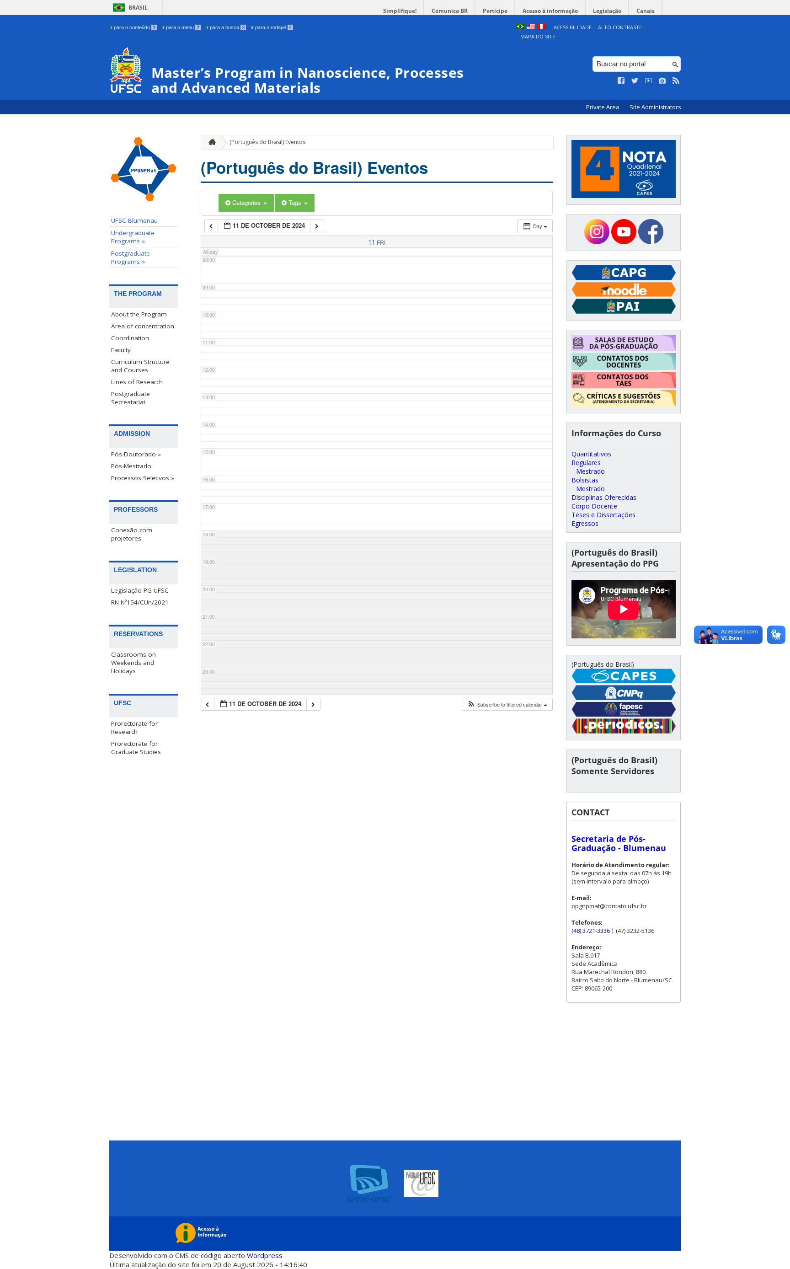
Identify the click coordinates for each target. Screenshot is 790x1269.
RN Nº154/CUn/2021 (140, 602)
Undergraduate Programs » (133, 237)
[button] (507, 704)
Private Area (603, 107)
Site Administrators (655, 107)
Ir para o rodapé (271, 27)
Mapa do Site (537, 36)
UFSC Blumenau (134, 220)
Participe (495, 11)
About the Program (139, 314)
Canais (645, 11)
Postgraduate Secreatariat (130, 398)
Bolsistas (584, 480)
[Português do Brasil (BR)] (520, 27)
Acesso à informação (550, 11)
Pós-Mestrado (131, 466)
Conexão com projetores (131, 534)
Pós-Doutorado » (136, 454)
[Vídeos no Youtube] (648, 81)
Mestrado (590, 471)
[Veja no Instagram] (662, 81)
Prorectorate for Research (134, 727)
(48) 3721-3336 (590, 930)
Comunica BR (450, 11)
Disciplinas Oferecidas (603, 497)
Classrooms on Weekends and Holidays (133, 662)
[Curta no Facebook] (621, 81)
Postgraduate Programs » (130, 257)
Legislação (607, 11)
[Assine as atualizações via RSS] (676, 81)
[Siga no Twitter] (635, 81)
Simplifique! (399, 11)
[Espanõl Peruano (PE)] (541, 27)
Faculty (121, 350)
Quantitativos (591, 454)
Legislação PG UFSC (140, 590)
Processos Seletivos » (142, 478)
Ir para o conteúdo (132, 27)
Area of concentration (142, 326)
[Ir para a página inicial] (210, 142)
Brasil (138, 7)
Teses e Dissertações (603, 514)
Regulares (586, 462)
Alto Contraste (620, 27)
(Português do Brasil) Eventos (267, 142)
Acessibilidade (573, 27)
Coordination (130, 338)
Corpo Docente (594, 506)
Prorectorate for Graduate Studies (136, 747)
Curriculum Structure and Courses (140, 366)
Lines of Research (137, 382)
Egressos (584, 523)
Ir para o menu (180, 27)
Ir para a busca (225, 27)
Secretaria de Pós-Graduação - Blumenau (618, 843)
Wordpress (265, 1255)
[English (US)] (531, 27)
